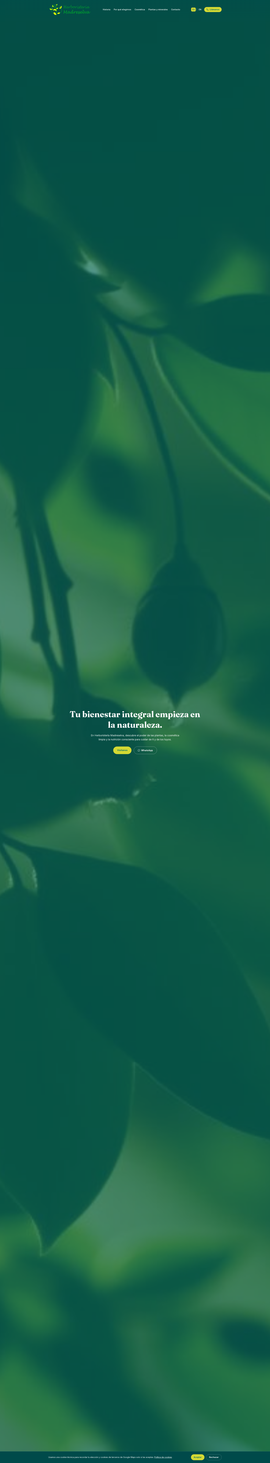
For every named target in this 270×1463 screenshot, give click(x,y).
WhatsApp (147, 750)
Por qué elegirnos (122, 9)
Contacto (175, 9)
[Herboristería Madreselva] (70, 9)
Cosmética (140, 9)
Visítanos (122, 750)
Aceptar (198, 1457)
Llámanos (214, 9)
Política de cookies (163, 1457)
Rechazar (214, 1457)
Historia (106, 9)
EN (200, 9)
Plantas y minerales (158, 9)
